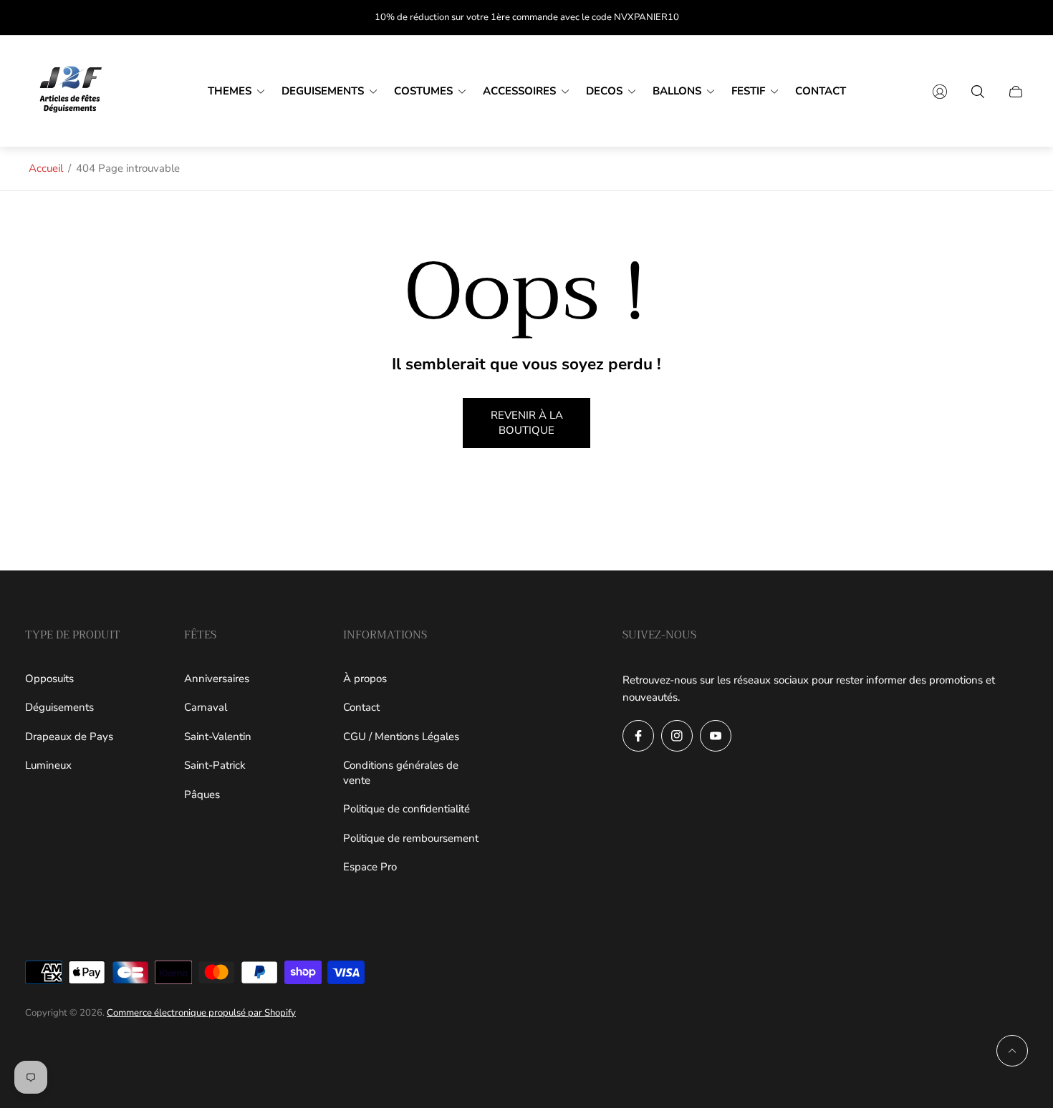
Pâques (202, 794)
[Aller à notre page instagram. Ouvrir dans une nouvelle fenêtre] (677, 736)
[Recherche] (978, 91)
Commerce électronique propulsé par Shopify (201, 1012)
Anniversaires (216, 678)
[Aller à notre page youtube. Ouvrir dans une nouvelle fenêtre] (715, 736)
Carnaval (205, 707)
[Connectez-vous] (940, 91)
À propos (365, 678)
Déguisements (59, 707)
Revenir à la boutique (527, 422)
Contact (361, 707)
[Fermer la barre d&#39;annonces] (1017, 17)
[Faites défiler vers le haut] (1012, 1050)
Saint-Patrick (215, 765)
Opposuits (49, 678)
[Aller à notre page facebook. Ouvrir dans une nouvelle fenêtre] (638, 736)
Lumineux (48, 765)
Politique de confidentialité (406, 809)
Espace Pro (370, 867)
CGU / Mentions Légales (401, 736)
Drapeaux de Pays (69, 736)
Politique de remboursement (411, 838)
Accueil (46, 168)
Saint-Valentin (217, 736)
